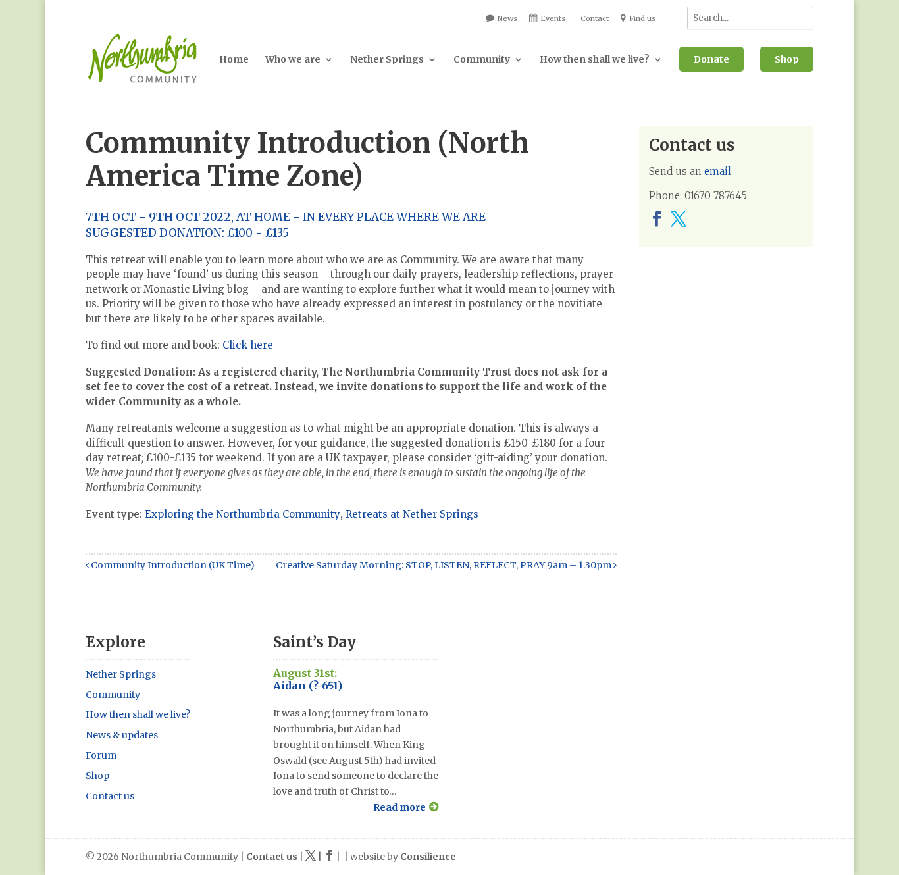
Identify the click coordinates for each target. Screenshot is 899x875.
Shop (787, 59)
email (717, 171)
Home (234, 59)
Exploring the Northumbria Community (242, 514)
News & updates (122, 735)
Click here (247, 345)
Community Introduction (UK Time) (172, 565)
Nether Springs (387, 59)
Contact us (110, 796)
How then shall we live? (595, 59)
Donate (711, 59)
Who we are (293, 59)
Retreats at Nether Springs (412, 514)
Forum (101, 755)
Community (481, 59)
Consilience (428, 857)
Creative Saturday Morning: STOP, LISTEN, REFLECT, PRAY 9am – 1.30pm (444, 565)
